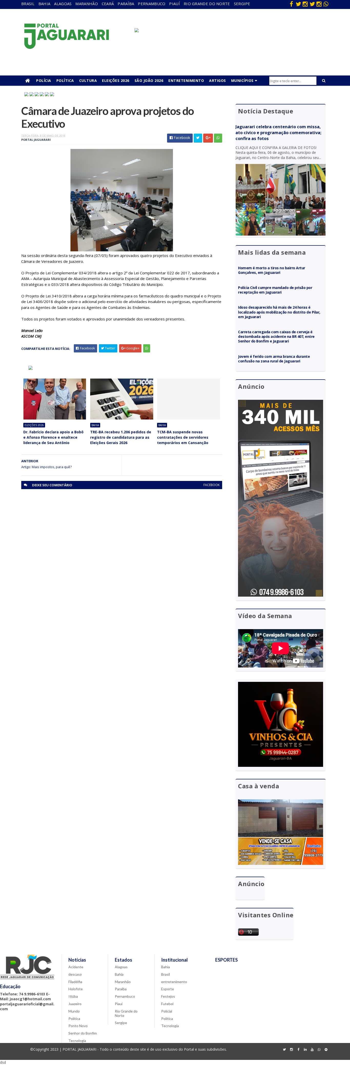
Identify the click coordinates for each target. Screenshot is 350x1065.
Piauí (174, 3)
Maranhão (86, 3)
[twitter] (298, 4)
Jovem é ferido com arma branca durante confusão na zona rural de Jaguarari (274, 358)
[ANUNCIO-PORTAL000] (30, 368)
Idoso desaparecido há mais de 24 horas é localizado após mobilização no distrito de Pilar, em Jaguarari (279, 312)
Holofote (75, 989)
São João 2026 (149, 80)
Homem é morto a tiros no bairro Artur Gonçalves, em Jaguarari (271, 270)
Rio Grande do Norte (207, 3)
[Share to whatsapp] (218, 138)
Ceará (108, 3)
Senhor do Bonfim (82, 1033)
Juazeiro (74, 1004)
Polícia (43, 80)
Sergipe (242, 3)
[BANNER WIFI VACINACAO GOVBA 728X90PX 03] (137, 30)
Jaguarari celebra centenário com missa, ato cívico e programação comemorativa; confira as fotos (278, 132)
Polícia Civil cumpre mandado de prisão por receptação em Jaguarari (275, 290)
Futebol (167, 1004)
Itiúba (73, 996)
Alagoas (62, 3)
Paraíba (126, 3)
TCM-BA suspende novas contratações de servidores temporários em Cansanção (182, 437)
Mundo (74, 1011)
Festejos (168, 996)
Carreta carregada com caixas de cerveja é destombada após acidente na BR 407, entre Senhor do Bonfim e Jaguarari (276, 336)
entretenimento (174, 982)
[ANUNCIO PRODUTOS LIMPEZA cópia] (37, 94)
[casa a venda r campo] (42, 94)
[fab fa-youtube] (312, 1049)
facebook (211, 485)
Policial (166, 1011)
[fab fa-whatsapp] (326, 4)
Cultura (88, 80)
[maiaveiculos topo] (31, 94)
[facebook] (291, 4)
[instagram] (305, 4)
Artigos (217, 80)
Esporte (167, 989)
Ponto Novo (78, 1026)
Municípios (242, 80)
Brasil (28, 3)
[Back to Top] (326, 1049)
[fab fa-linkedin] (305, 1049)
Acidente (75, 967)
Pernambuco (151, 3)
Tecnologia (77, 1040)
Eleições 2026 (115, 80)
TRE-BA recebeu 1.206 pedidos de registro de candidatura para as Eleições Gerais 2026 (120, 437)
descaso (75, 974)
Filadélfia (75, 982)
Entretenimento (186, 80)
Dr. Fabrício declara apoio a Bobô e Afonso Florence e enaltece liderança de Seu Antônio (53, 437)
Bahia (44, 3)
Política (65, 80)
